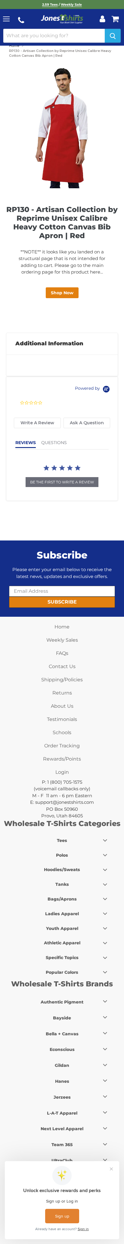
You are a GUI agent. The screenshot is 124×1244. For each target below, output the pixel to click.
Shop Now (62, 292)
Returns (62, 693)
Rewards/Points (62, 759)
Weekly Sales (62, 640)
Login (62, 772)
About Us (62, 706)
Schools (62, 732)
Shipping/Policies (62, 680)
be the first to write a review (62, 482)
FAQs (62, 653)
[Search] (113, 36)
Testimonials (62, 719)
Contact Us (62, 666)
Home (14, 46)
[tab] (37, 423)
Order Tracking (62, 746)
